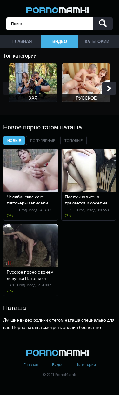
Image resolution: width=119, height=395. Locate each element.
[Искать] (103, 23)
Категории (86, 365)
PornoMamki (60, 9)
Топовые (73, 140)
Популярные (42, 140)
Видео (57, 365)
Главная (30, 365)
